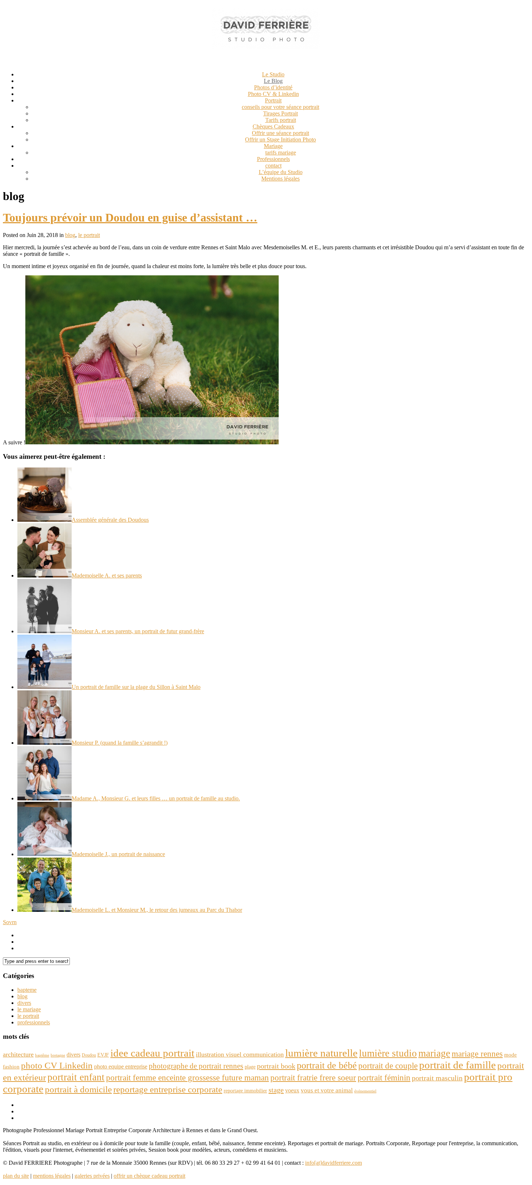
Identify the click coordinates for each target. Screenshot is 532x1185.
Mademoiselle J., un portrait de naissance (118, 854)
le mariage (29, 1009)
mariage (434, 1053)
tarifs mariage (280, 152)
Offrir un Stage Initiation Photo (280, 139)
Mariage (273, 146)
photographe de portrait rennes (196, 1066)
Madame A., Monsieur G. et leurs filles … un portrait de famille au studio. (156, 798)
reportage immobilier (245, 1090)
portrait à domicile (78, 1089)
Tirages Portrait (280, 113)
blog (70, 235)
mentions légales (52, 1176)
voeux (292, 1090)
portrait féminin (384, 1077)
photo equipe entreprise (120, 1066)
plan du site (16, 1176)
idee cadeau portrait (152, 1053)
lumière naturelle (321, 1053)
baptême (42, 1055)
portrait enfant (76, 1077)
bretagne (58, 1055)
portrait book (276, 1066)
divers (24, 1003)
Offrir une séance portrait (280, 133)
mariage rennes (477, 1053)
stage (276, 1090)
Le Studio (273, 74)
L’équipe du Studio (281, 172)
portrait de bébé (327, 1065)
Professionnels (273, 159)
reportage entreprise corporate (167, 1089)
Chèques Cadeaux (273, 126)
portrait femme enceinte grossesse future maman (187, 1077)
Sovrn (10, 922)
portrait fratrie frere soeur (313, 1077)
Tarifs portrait (280, 120)
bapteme (27, 990)
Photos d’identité (273, 87)
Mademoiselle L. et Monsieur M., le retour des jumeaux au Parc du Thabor (157, 910)
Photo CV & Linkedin (273, 94)
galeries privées (92, 1176)
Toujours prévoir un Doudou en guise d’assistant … (130, 217)
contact (273, 165)
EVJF (103, 1055)
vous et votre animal (327, 1090)
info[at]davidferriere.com (333, 1163)
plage (250, 1067)
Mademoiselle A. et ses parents (107, 575)
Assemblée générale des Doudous (110, 520)
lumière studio (388, 1053)
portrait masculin (437, 1078)
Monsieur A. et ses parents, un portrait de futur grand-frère (138, 631)
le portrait (89, 235)
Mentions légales (280, 178)
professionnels (33, 1022)
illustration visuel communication (240, 1054)
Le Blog (273, 81)
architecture (18, 1054)
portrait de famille (457, 1065)
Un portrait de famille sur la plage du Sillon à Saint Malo (136, 687)
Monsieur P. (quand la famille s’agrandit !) (120, 743)
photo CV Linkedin (57, 1065)
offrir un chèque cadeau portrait (149, 1176)
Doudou (89, 1055)
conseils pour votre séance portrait (280, 107)
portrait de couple (388, 1065)
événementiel (365, 1091)
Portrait (273, 100)
